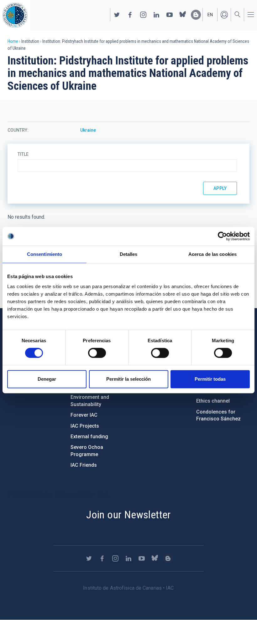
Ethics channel (213, 401)
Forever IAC (84, 415)
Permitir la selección (128, 379)
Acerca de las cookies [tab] (212, 254)
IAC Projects (85, 426)
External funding (89, 437)
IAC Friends (84, 465)
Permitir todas (210, 379)
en (210, 14)
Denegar (47, 379)
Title (23, 154)
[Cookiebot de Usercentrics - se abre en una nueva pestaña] (222, 236)
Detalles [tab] (129, 254)
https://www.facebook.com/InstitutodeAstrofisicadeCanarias (130, 14)
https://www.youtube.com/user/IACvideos (169, 14)
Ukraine (88, 130)
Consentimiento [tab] (44, 254)
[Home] (15, 15)
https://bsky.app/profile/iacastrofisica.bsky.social (182, 14)
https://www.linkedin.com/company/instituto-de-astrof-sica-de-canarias (156, 14)
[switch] (97, 353)
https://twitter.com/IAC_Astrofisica (116, 14)
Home (13, 41)
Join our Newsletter (128, 514)
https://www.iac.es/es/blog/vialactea (195, 14)
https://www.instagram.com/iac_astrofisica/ (143, 14)
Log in (224, 14)
